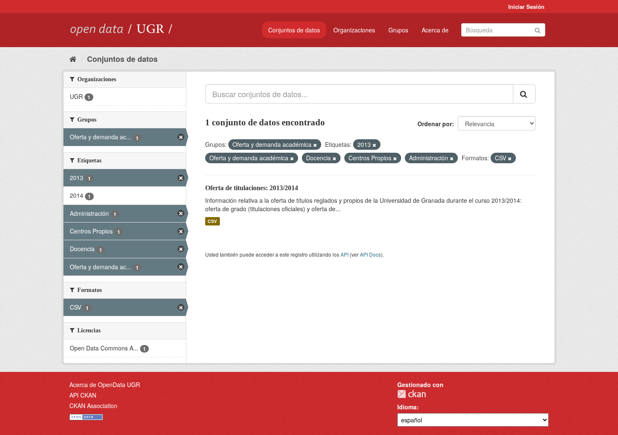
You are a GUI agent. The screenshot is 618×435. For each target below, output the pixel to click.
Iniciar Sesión (526, 7)
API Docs (370, 254)
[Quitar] (315, 144)
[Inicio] (73, 58)
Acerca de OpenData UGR (104, 384)
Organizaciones (354, 30)
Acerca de (435, 30)
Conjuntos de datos (294, 30)
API (345, 254)
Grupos (398, 30)
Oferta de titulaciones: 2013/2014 (251, 187)
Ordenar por (434, 123)
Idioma (407, 407)
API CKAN (82, 395)
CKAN (411, 394)
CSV (212, 221)
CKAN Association (93, 405)
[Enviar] (537, 29)
